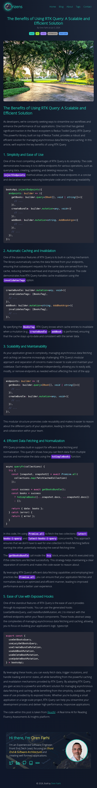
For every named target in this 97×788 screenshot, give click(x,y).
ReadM (51, 712)
